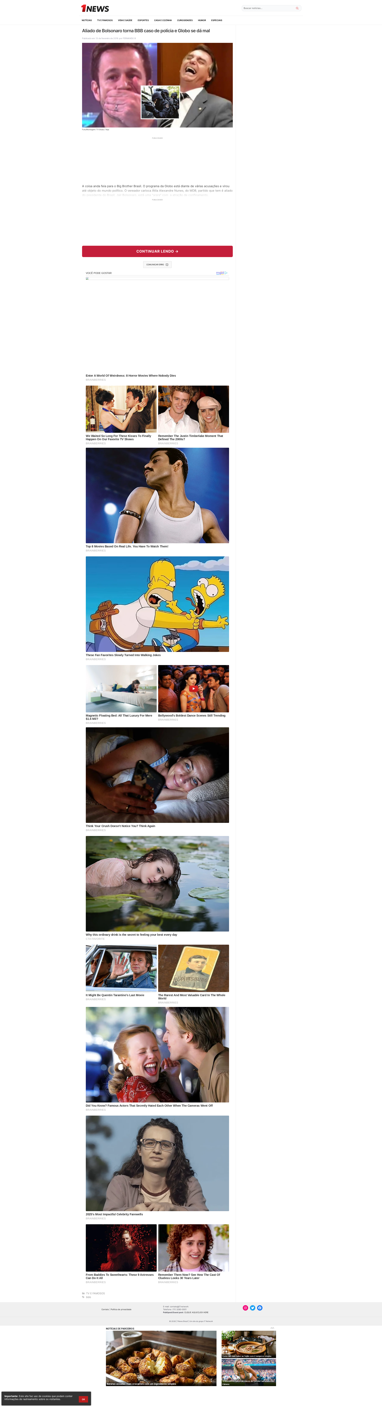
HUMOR (202, 20)
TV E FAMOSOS (105, 20)
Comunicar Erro (155, 264)
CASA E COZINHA (163, 20)
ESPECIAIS (216, 20)
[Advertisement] (157, 160)
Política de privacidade (121, 1309)
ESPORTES (143, 20)
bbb (88, 1297)
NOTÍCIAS (87, 20)
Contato (105, 1309)
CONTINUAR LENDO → (157, 251)
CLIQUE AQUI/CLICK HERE (196, 1312)
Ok (83, 1399)
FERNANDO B (129, 38)
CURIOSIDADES (185, 20)
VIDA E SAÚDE (125, 20)
